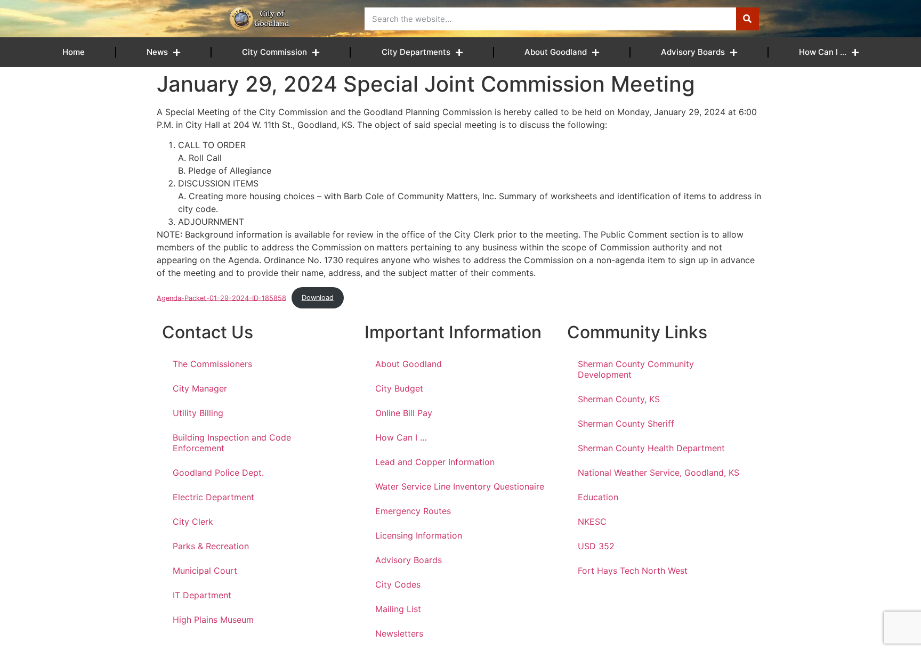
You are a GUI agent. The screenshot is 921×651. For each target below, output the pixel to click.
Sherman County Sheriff (626, 423)
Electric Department (213, 497)
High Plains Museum (213, 619)
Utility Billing (198, 413)
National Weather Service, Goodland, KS (658, 472)
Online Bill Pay (403, 413)
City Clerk (193, 521)
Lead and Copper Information (435, 462)
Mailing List (398, 609)
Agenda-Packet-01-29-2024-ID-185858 (221, 298)
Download (318, 298)
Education (598, 497)
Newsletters (399, 633)
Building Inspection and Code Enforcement (232, 442)
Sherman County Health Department (651, 448)
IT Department (202, 595)
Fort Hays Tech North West (633, 570)
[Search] (747, 18)
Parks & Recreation (211, 546)
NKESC (592, 521)
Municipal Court (205, 570)
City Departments (416, 52)
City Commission (274, 52)
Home (73, 52)
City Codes (398, 584)
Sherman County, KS (619, 399)
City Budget (399, 388)
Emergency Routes (413, 511)
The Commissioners (212, 364)
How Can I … (822, 52)
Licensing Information (418, 535)
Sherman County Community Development (636, 369)
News (157, 52)
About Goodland (555, 52)
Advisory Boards (693, 52)
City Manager (200, 388)
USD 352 (596, 546)
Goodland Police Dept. (218, 472)
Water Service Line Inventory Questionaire (459, 486)
